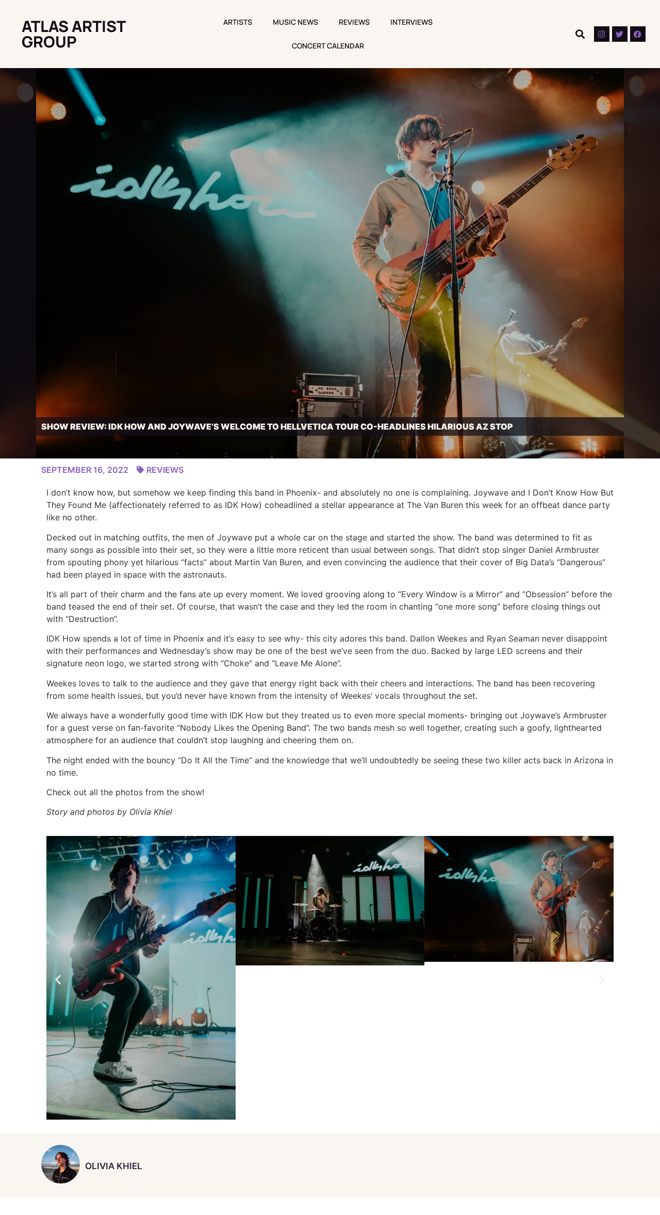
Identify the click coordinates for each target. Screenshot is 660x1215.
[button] (580, 34)
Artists (237, 22)
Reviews (354, 22)
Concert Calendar (328, 46)
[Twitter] (620, 34)
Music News (295, 22)
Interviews (411, 22)
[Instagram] (601, 34)
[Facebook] (638, 34)
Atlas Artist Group (73, 33)
